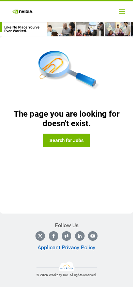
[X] (40, 236)
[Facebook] (53, 236)
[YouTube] (93, 236)
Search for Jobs (66, 140)
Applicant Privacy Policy (66, 247)
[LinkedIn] (80, 236)
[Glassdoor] (66, 236)
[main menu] (121, 11)
